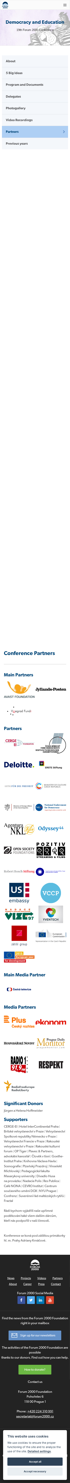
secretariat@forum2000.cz (35, 1416)
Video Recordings (19, 120)
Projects (26, 1278)
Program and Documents (24, 85)
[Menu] (65, 5)
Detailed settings (39, 1451)
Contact (56, 1284)
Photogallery (15, 108)
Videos (41, 1278)
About (10, 61)
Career (27, 1284)
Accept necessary (35, 1471)
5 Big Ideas (14, 73)
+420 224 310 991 (40, 1411)
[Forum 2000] (29, 5)
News (10, 1278)
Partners (12, 132)
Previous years (17, 143)
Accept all (35, 1461)
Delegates (13, 96)
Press (41, 1284)
